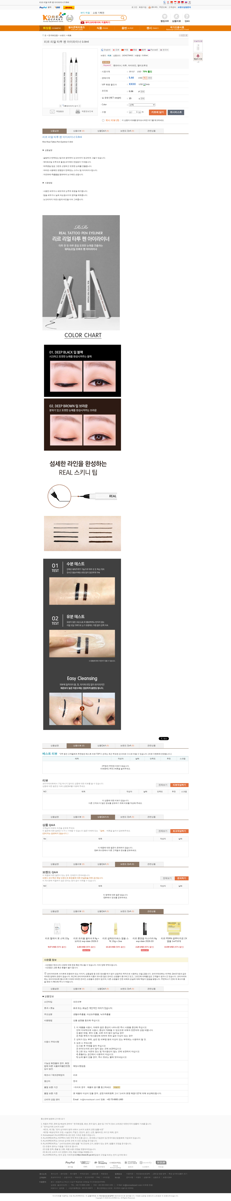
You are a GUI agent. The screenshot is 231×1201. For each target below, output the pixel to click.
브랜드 (63, 35)
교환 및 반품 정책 (159, 1174)
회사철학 (73, 1174)
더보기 (116, 1087)
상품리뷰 (78, 131)
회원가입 (142, 7)
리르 (69, 35)
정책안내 (118, 1174)
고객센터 (172, 7)
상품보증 (94, 1174)
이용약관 (129, 1174)
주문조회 (163, 7)
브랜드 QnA (127, 131)
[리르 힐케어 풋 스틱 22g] (57, 936)
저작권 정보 (84, 1174)
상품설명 (55, 131)
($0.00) (154, 7)
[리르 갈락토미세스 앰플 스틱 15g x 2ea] (115, 936)
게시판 (117, 1177)
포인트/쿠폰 (89, 1177)
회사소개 (42, 1174)
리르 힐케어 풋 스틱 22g (57, 938)
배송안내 (78, 1177)
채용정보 (104, 1174)
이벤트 (138, 1177)
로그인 (134, 7)
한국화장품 (53, 35)
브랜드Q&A (167, 1177)
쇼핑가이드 (68, 1177)
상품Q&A (103, 131)
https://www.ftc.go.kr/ (85, 1155)
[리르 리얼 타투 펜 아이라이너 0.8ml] (198, 50)
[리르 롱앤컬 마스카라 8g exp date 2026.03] (145, 936)
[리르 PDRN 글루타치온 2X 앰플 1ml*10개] (174, 936)
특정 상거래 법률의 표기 (178, 1174)
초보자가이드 (56, 1177)
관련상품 (151, 131)
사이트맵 (106, 1177)
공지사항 (129, 1177)
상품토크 (156, 1177)
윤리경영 (63, 1174)
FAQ (98, 1177)
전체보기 (163, 785)
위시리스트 (176, 112)
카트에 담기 (157, 112)
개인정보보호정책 (143, 1174)
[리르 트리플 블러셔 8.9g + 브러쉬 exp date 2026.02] (86, 936)
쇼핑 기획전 (98, 12)
